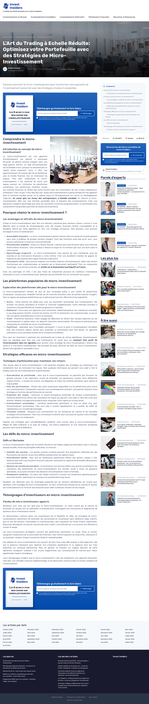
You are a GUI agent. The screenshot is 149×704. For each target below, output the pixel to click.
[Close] (116, 334)
